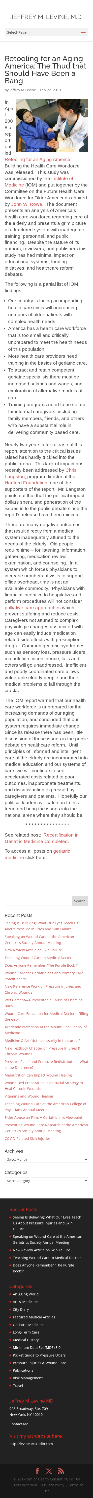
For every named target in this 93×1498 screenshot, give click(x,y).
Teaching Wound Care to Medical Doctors (39, 957)
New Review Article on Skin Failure (33, 950)
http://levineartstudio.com (31, 1443)
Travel (18, 1385)
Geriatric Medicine (28, 1324)
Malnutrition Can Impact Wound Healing (38, 1075)
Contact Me (18, 1424)
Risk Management (28, 1378)
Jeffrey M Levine (23, 90)
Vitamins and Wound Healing (29, 1096)
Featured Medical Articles (34, 1317)
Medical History (26, 1339)
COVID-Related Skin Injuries (28, 1138)
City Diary (21, 1309)
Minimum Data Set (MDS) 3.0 (37, 1347)
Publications (23, 1370)
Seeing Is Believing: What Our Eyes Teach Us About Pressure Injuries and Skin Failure (47, 1223)
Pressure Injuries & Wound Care (39, 1362)
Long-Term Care (26, 1332)
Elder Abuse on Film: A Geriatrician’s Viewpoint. (44, 1117)
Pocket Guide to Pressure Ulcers (39, 1355)
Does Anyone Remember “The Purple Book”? (41, 965)
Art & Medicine (25, 1301)
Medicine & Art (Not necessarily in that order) (42, 1040)
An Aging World (26, 1294)
